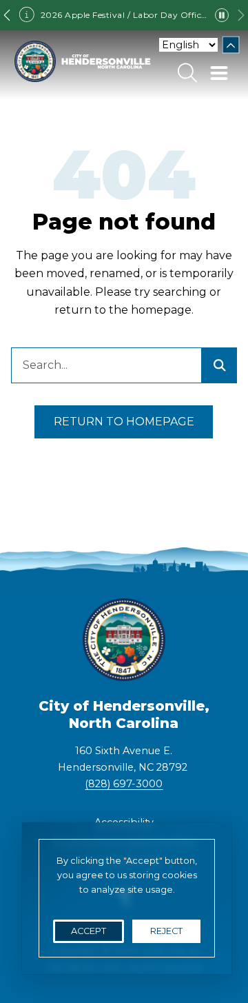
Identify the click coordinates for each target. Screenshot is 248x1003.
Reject (166, 931)
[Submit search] (219, 365)
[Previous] (7, 15)
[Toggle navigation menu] (219, 73)
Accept (88, 931)
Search (187, 73)
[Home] (82, 61)
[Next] (241, 15)
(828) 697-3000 (124, 784)
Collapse (231, 45)
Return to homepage (124, 421)
